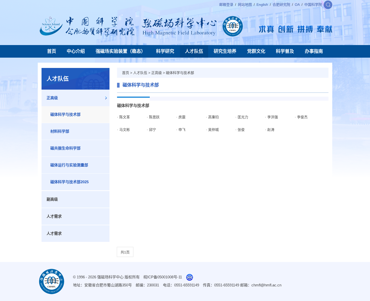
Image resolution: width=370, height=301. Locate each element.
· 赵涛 (269, 130)
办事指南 (314, 51)
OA (297, 5)
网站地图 (245, 5)
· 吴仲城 (212, 130)
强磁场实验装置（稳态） (120, 51)
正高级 (52, 98)
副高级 (52, 199)
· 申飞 (181, 130)
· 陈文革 (123, 117)
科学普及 (285, 51)
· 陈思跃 (153, 117)
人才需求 (54, 216)
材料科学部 (59, 131)
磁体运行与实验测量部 (69, 165)
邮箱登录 (226, 5)
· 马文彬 (123, 130)
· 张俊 (240, 130)
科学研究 (165, 51)
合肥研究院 (281, 5)
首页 (51, 51)
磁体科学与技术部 (65, 114)
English (262, 5)
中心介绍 (76, 51)
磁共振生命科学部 (65, 148)
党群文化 (256, 51)
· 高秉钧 (212, 117)
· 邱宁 (151, 130)
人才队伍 (194, 51)
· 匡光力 (241, 117)
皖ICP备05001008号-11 (162, 277)
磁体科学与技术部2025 (69, 182)
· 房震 (181, 117)
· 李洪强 (271, 117)
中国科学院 (313, 5)
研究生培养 (225, 51)
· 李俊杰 (301, 117)
